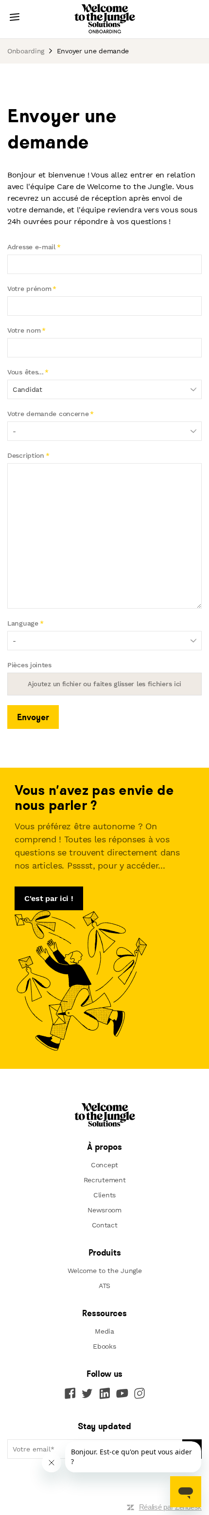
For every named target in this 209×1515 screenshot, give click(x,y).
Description (25, 455)
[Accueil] (104, 19)
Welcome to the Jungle (105, 1270)
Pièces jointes (29, 665)
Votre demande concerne (47, 414)
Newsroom (104, 1210)
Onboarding (25, 51)
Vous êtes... (25, 372)
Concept (104, 1165)
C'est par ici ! (48, 898)
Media (104, 1331)
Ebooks (104, 1346)
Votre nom (23, 330)
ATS (104, 1285)
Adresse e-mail (31, 247)
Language (22, 623)
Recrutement (105, 1180)
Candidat (27, 389)
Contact (105, 1225)
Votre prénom (29, 288)
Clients (104, 1195)
